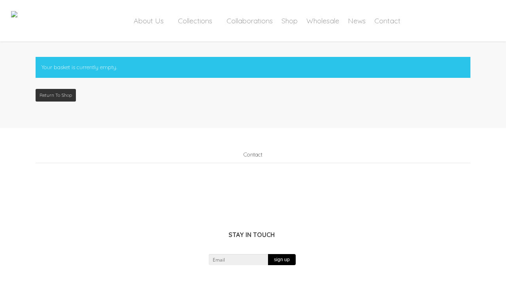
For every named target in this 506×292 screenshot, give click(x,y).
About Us (149, 20)
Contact (387, 20)
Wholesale (322, 20)
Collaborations (250, 20)
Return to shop (56, 95)
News (357, 20)
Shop (289, 20)
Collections (195, 20)
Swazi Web (275, 286)
